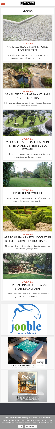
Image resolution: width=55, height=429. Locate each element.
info (31, 44)
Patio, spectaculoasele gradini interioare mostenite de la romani (27, 146)
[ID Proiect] (27, 3)
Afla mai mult (30, 426)
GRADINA (25, 44)
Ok (21, 426)
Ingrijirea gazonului (27, 193)
